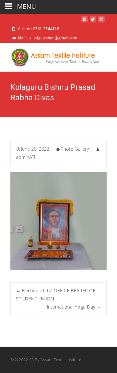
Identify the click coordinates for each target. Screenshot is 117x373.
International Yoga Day (74, 307)
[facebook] (84, 22)
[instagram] (101, 22)
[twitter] (93, 22)
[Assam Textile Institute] (50, 56)
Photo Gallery (75, 149)
